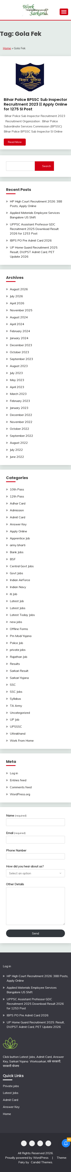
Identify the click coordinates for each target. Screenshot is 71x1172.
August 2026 (19, 289)
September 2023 (21, 359)
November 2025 (21, 310)
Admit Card (17, 517)
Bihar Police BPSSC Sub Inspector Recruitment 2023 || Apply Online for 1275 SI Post (35, 104)
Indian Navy (18, 587)
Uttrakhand (17, 733)
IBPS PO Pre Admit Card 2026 (31, 240)
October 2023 (19, 352)
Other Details (15, 884)
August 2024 (19, 317)
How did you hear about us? (25, 866)
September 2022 (21, 436)
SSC (13, 684)
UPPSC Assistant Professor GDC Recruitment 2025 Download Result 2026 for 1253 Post (34, 228)
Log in (14, 773)
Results (15, 664)
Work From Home (22, 740)
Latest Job (17, 601)
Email (16, 833)
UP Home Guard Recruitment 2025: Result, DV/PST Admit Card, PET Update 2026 (34, 252)
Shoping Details (32, 1143)
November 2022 (21, 422)
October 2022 (19, 429)
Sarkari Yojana (19, 678)
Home (7, 48)
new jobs (16, 622)
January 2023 (19, 408)
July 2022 (16, 450)
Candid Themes (41, 1162)
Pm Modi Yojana (20, 636)
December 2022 (21, 415)
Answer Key (18, 524)
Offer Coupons (40, 1143)
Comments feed (21, 787)
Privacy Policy (24, 1143)
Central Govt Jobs (22, 566)
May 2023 (17, 380)
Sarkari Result (19, 671)
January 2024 (19, 338)
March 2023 (18, 394)
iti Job (13, 594)
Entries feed (18, 780)
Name (16, 815)
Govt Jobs (16, 573)
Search (46, 166)
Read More (15, 142)
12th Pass (17, 496)
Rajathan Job (18, 657)
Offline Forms (19, 629)
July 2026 (16, 296)
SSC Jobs (16, 691)
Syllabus (15, 699)
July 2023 (16, 373)
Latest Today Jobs (22, 615)
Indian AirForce (20, 580)
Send (35, 933)
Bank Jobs (16, 552)
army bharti (17, 545)
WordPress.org (20, 794)
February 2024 (20, 331)
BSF (13, 559)
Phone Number (16, 850)
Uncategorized (20, 713)
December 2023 (21, 345)
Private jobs (11, 1086)
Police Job (16, 643)
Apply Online (18, 531)
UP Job (14, 719)
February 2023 (20, 401)
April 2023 (17, 387)
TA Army (16, 706)
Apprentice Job (20, 538)
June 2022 (17, 457)
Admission (17, 510)
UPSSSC (16, 726)
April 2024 (17, 324)
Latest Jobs (17, 608)
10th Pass (17, 489)
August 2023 (19, 366)
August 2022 (19, 443)
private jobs (18, 650)
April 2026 (17, 303)
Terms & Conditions (48, 1143)
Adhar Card (17, 503)
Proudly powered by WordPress (27, 1157)
